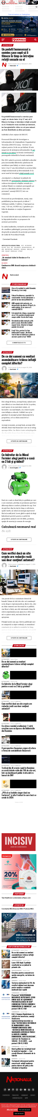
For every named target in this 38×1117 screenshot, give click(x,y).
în (3, 249)
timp (20, 251)
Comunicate (24, 1095)
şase (8, 251)
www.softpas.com (24, 898)
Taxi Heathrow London (10, 898)
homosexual (27, 247)
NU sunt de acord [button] (24, 1110)
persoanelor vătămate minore (23, 180)
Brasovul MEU (18, 909)
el (12, 247)
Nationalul (13, 65)
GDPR (26, 1098)
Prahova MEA (28, 909)
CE (23, 245)
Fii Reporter (6, 1095)
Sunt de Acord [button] (19, 1113)
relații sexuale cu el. (26, 173)
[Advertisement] (19, 816)
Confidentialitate (17, 1098)
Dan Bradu (13, 369)
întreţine (9, 249)
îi (34, 247)
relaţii (30, 249)
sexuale (14, 251)
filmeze (18, 247)
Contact (32, 1095)
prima (24, 249)
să (3, 251)
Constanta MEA (7, 909)
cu (9, 247)
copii (4, 247)
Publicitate (15, 1095)
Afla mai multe (12, 1110)
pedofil (17, 249)
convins (29, 245)
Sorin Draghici (14, 468)
